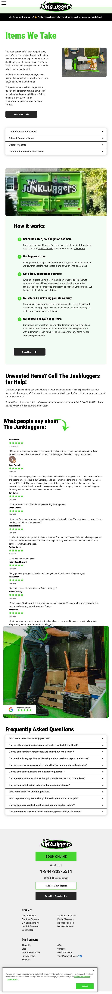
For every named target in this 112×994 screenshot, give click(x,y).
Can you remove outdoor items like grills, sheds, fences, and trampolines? (47, 778)
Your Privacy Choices (67, 956)
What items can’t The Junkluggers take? (29, 792)
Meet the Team (64, 952)
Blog (24, 948)
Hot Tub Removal (30, 926)
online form (79, 248)
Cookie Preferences (82, 976)
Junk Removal (29, 915)
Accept (85, 986)
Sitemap (26, 959)
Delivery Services (65, 926)
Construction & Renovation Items (26, 151)
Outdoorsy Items (17, 145)
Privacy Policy (28, 956)
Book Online (56, 856)
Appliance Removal (66, 915)
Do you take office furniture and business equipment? (37, 772)
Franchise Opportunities (56, 896)
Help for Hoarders (65, 922)
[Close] (93, 970)
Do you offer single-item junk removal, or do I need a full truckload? (43, 745)
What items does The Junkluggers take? (30, 738)
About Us (26, 945)
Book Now (19, 114)
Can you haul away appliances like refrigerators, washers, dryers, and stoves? (49, 758)
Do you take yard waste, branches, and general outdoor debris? (42, 805)
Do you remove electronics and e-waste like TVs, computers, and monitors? (48, 765)
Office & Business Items (21, 138)
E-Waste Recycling (30, 922)
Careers (61, 948)
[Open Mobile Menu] (4, 3)
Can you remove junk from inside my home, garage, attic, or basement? (45, 812)
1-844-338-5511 (21, 97)
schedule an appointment (17, 101)
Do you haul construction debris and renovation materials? (39, 785)
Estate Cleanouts (65, 919)
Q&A (59, 945)
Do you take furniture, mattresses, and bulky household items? (41, 752)
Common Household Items (23, 131)
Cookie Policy (12, 979)
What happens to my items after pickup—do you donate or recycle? (44, 798)
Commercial (27, 929)
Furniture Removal (30, 919)
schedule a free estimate (24, 405)
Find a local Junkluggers (56, 885)
